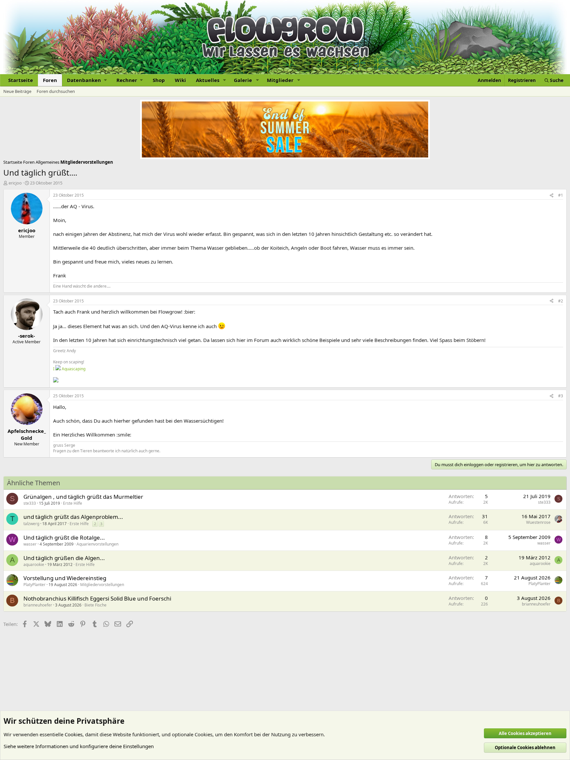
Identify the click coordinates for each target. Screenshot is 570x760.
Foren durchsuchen (56, 91)
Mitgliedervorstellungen (102, 584)
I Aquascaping (69, 369)
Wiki (180, 80)
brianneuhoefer (37, 605)
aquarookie (33, 564)
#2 (560, 301)
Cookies (73, 734)
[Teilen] (551, 195)
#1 (560, 195)
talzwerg (31, 523)
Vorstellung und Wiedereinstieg (64, 578)
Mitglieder (280, 80)
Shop (159, 80)
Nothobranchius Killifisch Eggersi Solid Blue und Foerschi (97, 598)
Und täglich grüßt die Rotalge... (64, 537)
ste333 (29, 503)
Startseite (20, 80)
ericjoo (15, 183)
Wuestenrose (538, 522)
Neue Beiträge (17, 91)
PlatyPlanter (34, 584)
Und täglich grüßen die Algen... (64, 558)
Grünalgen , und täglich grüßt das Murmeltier (83, 496)
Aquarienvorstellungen (97, 544)
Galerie (243, 80)
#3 (560, 396)
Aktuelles (207, 80)
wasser (30, 544)
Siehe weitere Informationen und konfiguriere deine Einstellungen (79, 746)
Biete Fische (95, 605)
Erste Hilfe (72, 503)
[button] (86, 80)
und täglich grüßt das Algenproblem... (73, 517)
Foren (50, 80)
